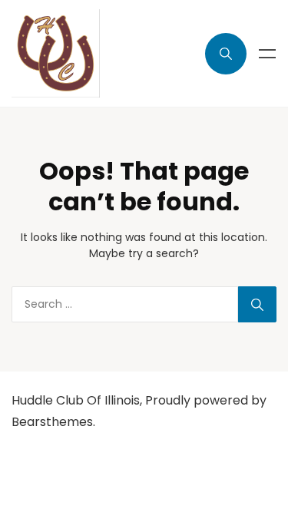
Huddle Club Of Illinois (76, 400)
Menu (267, 53)
